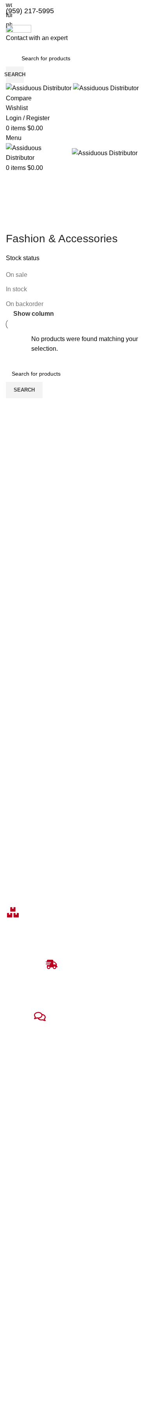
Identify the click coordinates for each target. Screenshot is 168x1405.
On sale (16, 274)
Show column (33, 313)
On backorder (24, 304)
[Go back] (15, 221)
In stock (16, 289)
